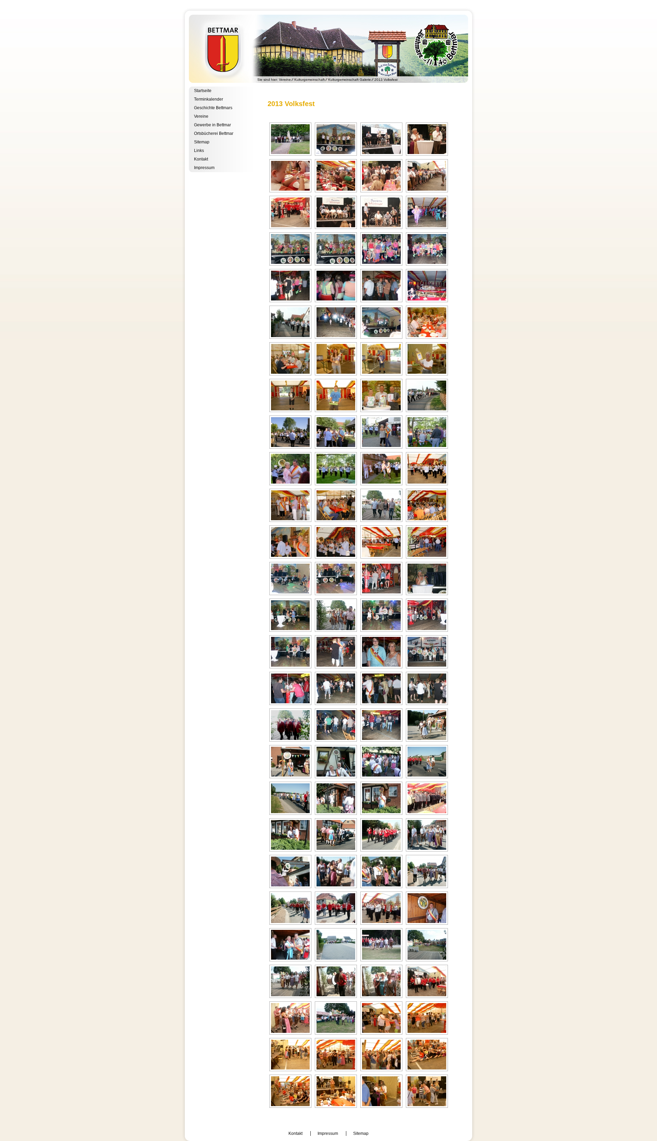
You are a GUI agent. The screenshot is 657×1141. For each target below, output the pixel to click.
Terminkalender (208, 99)
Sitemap (201, 142)
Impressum (204, 167)
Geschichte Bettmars (213, 107)
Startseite (202, 90)
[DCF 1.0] (290, 139)
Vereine (285, 79)
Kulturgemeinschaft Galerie (349, 79)
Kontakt (201, 159)
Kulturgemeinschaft (309, 79)
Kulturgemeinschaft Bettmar (328, 49)
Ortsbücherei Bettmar (213, 133)
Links (199, 150)
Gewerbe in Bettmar (212, 125)
